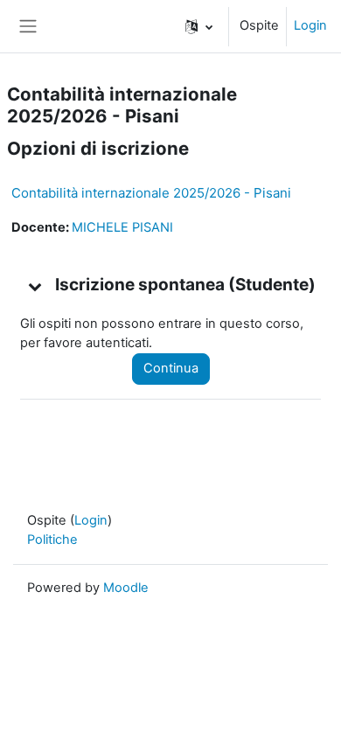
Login (310, 25)
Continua (170, 368)
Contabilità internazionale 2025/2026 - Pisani (151, 192)
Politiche (52, 539)
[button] (199, 26)
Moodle (126, 587)
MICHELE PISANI (122, 227)
